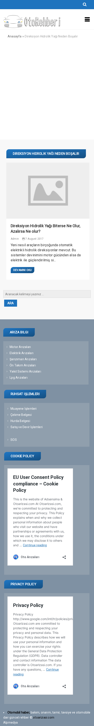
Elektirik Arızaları (21, 353)
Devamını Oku (22, 270)
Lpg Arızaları (19, 377)
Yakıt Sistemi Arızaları (25, 371)
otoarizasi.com (44, 717)
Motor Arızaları (20, 347)
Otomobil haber (18, 712)
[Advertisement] (47, 93)
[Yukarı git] (86, 718)
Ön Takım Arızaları (23, 365)
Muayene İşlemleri (23, 408)
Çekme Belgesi (21, 415)
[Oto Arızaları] (31, 27)
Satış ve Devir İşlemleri (26, 427)
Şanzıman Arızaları (23, 359)
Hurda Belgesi (20, 421)
